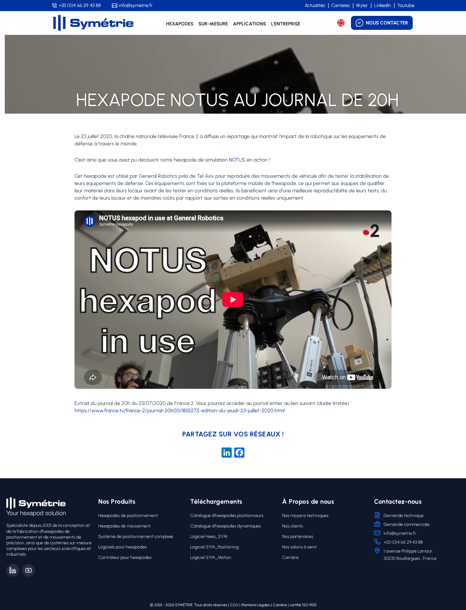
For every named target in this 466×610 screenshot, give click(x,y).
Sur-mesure (213, 24)
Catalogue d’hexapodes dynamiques (225, 526)
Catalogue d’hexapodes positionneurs (226, 515)
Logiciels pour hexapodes (122, 547)
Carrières (340, 5)
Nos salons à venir (299, 547)
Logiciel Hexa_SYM (208, 536)
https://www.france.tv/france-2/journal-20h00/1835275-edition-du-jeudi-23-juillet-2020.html (179, 411)
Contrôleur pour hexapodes (125, 557)
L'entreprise (285, 24)
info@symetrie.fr (135, 5)
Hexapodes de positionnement (128, 515)
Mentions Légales (255, 605)
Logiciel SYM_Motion (210, 557)
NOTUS (237, 160)
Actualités (315, 5)
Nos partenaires (297, 536)
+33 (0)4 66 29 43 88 (80, 5)
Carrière (290, 557)
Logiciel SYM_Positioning (214, 547)
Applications (249, 24)
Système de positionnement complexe (135, 536)
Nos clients (292, 526)
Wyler (362, 5)
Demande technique (404, 515)
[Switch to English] (341, 23)
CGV (234, 605)
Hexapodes (179, 24)
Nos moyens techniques (305, 515)
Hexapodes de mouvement (124, 526)
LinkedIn (382, 5)
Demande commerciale (407, 524)
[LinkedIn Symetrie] (12, 570)
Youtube (405, 5)
